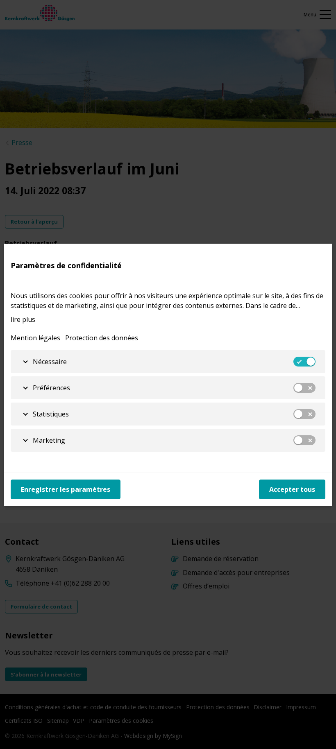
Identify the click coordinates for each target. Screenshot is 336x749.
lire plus (23, 319)
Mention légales (35, 337)
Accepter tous (292, 489)
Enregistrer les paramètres (65, 489)
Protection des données (101, 337)
